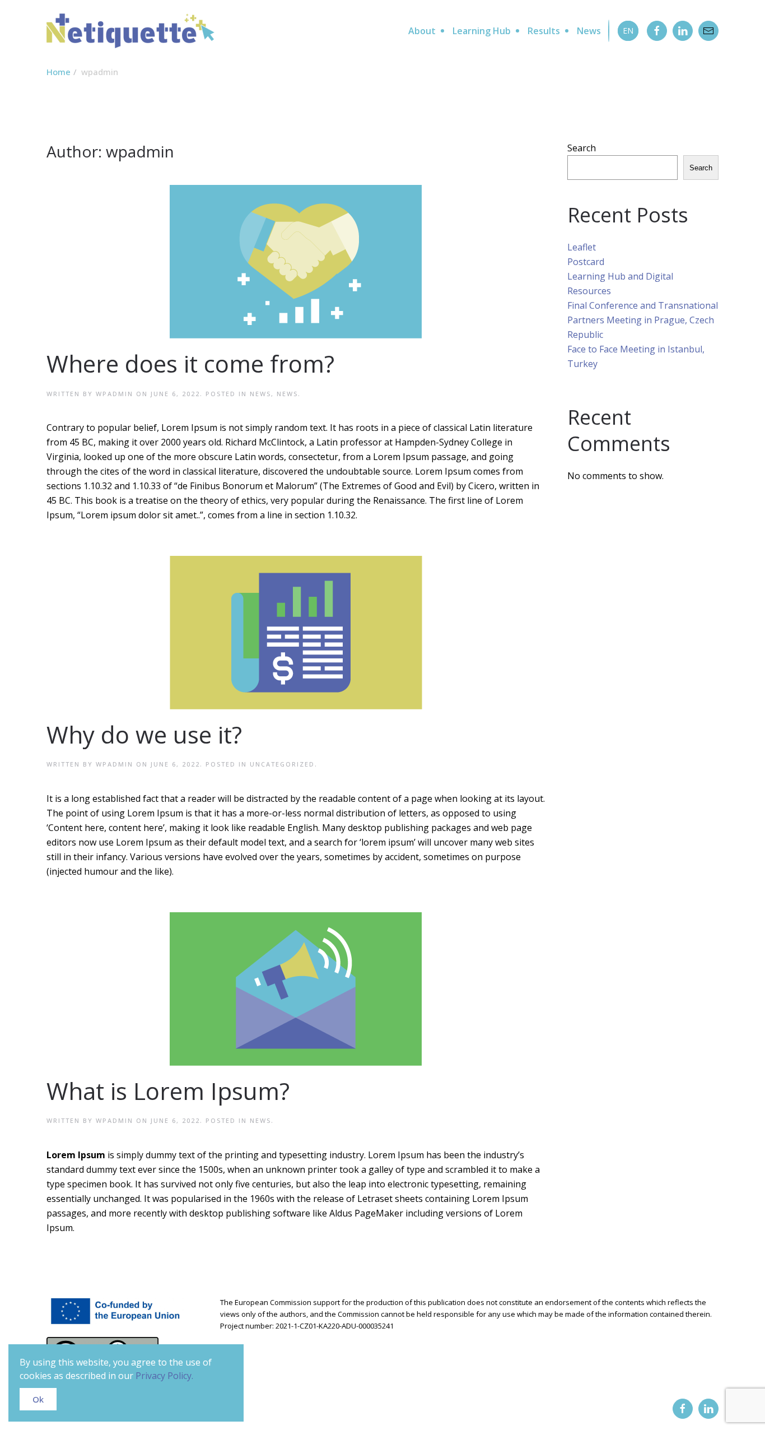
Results (544, 31)
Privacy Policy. (164, 1375)
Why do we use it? (144, 734)
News (589, 31)
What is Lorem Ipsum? (168, 1091)
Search (581, 148)
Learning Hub (482, 31)
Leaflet (581, 247)
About (422, 31)
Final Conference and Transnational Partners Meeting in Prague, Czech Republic (642, 320)
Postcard (585, 262)
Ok (38, 1399)
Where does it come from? (190, 363)
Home (58, 71)
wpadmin (114, 393)
